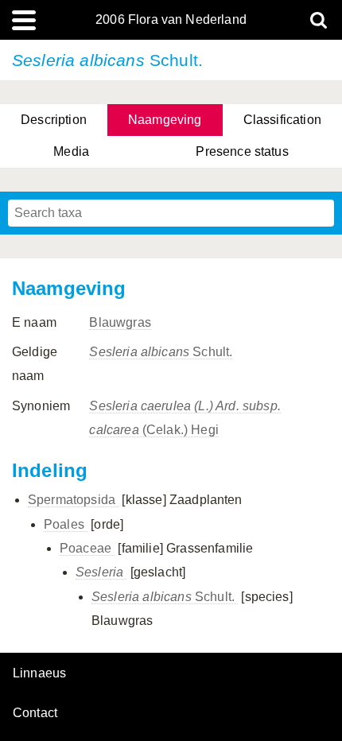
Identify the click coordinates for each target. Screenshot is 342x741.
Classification (282, 119)
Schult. (160, 352)
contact (35, 713)
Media (71, 151)
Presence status (242, 151)
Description (54, 119)
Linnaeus (39, 673)
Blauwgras (119, 322)
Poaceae (87, 548)
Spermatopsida (73, 499)
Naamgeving (165, 119)
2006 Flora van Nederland (171, 20)
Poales (65, 524)
